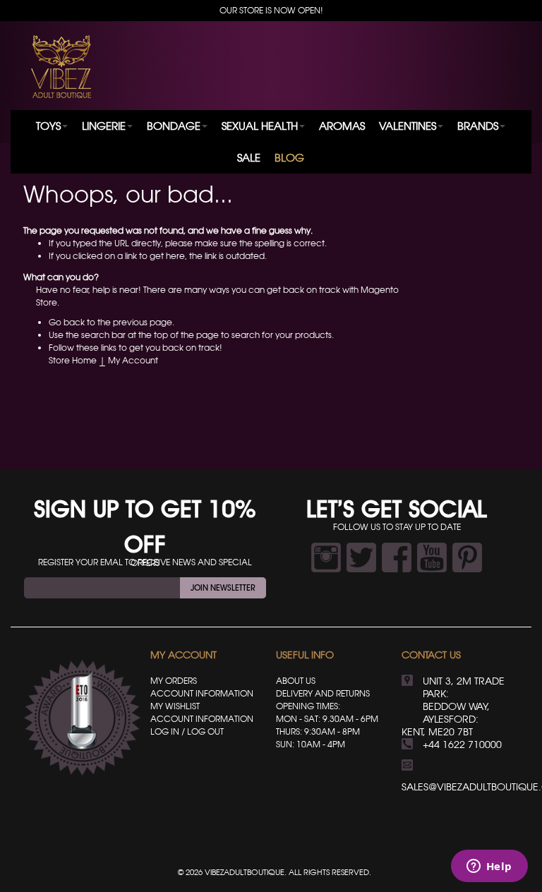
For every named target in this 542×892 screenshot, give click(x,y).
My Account (133, 360)
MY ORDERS (173, 680)
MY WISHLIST (175, 706)
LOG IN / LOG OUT (187, 731)
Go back (67, 322)
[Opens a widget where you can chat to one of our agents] (489, 867)
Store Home (73, 360)
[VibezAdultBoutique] (61, 66)
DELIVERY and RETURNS (323, 693)
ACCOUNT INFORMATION (201, 693)
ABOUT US (295, 680)
